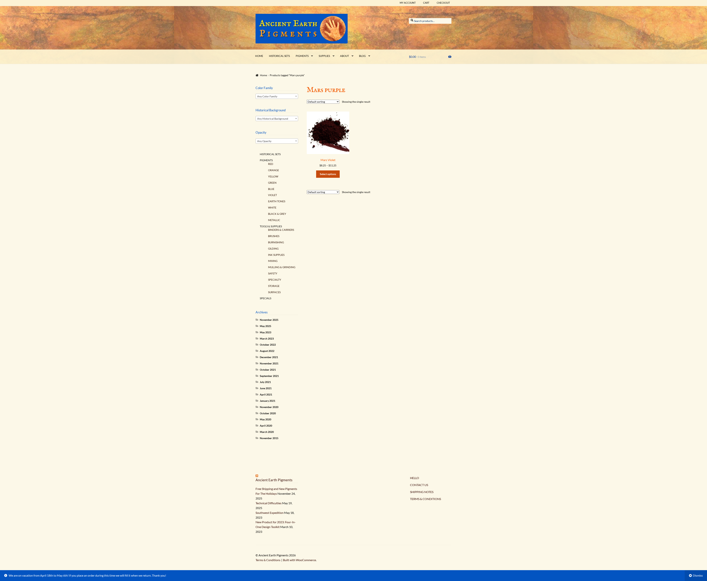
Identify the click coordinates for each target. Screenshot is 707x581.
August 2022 (267, 350)
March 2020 (267, 431)
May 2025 (265, 326)
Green (272, 182)
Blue (271, 188)
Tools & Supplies (271, 226)
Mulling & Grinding (281, 267)
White (272, 207)
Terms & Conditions (425, 499)
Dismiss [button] (698, 575)
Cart (426, 2)
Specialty (274, 279)
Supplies (324, 55)
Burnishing (276, 242)
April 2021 (266, 394)
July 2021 (265, 382)
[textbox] (277, 96)
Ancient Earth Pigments (274, 480)
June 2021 (266, 388)
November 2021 (269, 363)
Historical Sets (279, 55)
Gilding (273, 248)
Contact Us (419, 485)
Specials (265, 298)
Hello (414, 478)
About (344, 55)
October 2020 (268, 413)
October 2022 (268, 344)
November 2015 (269, 438)
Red (270, 163)
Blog (362, 55)
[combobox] (277, 96)
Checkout (443, 2)
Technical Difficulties (269, 503)
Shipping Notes (421, 492)
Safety (272, 273)
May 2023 (265, 332)
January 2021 (267, 400)
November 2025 (269, 319)
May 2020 (265, 419)
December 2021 (269, 357)
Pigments (302, 55)
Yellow (273, 176)
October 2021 (268, 369)
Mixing (272, 260)
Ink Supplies (276, 254)
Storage (273, 285)
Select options (328, 174)
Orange (273, 170)
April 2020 (266, 425)
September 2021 (269, 375)
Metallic (274, 220)
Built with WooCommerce (299, 560)
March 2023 (267, 338)
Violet (272, 195)
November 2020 (269, 407)
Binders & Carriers (281, 229)
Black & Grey (277, 213)
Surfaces (274, 292)
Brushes (273, 236)
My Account (408, 2)
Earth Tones (276, 201)
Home (259, 55)
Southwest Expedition (270, 512)
